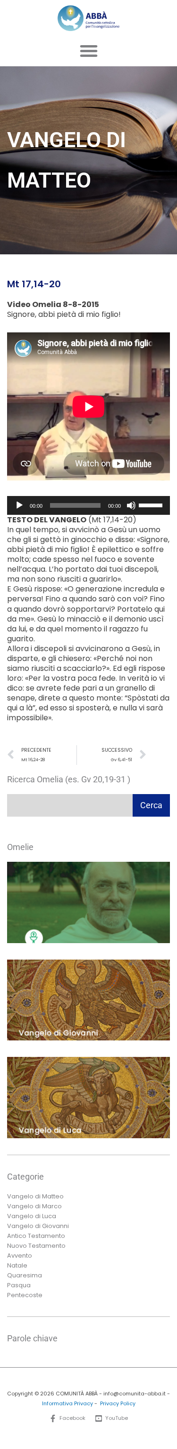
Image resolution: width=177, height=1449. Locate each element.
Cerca (151, 805)
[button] (89, 51)
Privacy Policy (117, 1403)
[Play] (19, 505)
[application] (88, 505)
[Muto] (131, 505)
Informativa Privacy (67, 1403)
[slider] (152, 504)
